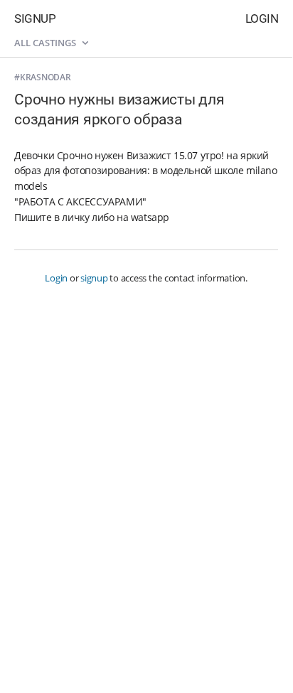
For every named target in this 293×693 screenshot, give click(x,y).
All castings (46, 42)
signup (94, 278)
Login (262, 18)
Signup (34, 18)
